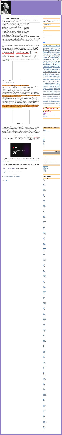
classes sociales (56, 69)
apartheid (47, 61)
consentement (58, 86)
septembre (44, 191)
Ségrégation (45, 46)
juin (43, 180)
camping (48, 100)
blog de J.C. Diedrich (45, 166)
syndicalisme (48, 67)
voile (57, 105)
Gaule (54, 94)
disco (59, 78)
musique (53, 64)
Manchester (48, 95)
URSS (49, 51)
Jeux (48, 71)
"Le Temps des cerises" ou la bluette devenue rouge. (10, 18)
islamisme (59, 66)
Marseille (52, 71)
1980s (44, 51)
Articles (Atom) (7, 180)
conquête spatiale (54, 86)
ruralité (49, 74)
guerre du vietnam (54, 53)
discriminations (55, 66)
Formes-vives (44, 112)
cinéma (56, 72)
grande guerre (53, 61)
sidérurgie (47, 105)
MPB (50, 71)
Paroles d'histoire (45, 116)
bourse (43, 100)
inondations (56, 79)
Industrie (46, 71)
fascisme (52, 59)
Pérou (59, 71)
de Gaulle (48, 59)
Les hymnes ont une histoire (54, 76)
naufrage (57, 103)
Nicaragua (49, 96)
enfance (59, 101)
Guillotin (56, 94)
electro (59, 69)
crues (55, 78)
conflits (51, 86)
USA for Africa (58, 98)
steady (56, 105)
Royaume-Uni (54, 47)
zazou (58, 105)
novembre (44, 189)
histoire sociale (47, 73)
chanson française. (55, 63)
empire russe (56, 101)
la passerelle (44, 170)
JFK (46, 83)
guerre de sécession (52, 79)
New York (47, 84)
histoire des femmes (45, 52)
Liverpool (51, 83)
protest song (49, 52)
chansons (50, 61)
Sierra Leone (44, 98)
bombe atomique (45, 63)
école (47, 90)
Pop (46, 53)
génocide (59, 61)
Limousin (48, 83)
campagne (53, 69)
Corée (51, 93)
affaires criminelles (48, 54)
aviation (57, 85)
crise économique (57, 55)
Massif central (48, 68)
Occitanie (53, 84)
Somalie (47, 98)
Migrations (47, 55)
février (44, 185)
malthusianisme (46, 103)
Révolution (44, 132)
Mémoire (59, 58)
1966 (56, 90)
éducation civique (50, 90)
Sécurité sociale (50, 98)
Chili (46, 57)
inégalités (50, 73)
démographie (44, 79)
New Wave (47, 96)
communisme (45, 49)
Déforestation (54, 93)
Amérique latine (54, 48)
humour (44, 88)
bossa (48, 63)
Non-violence (55, 96)
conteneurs (59, 100)
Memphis (57, 95)
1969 (57, 90)
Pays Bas (55, 84)
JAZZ (55, 52)
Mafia (57, 83)
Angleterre (44, 54)
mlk (53, 73)
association (54, 85)
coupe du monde (49, 101)
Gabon (44, 76)
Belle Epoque (52, 62)
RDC (43, 72)
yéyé (46, 90)
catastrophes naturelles (48, 78)
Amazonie (46, 91)
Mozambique (44, 96)
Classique (44, 93)
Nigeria (49, 84)
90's (44, 91)
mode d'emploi (51, 103)
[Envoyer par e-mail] (13, 174)
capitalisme (51, 63)
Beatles (53, 81)
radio (47, 74)
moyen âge (55, 73)
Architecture (51, 81)
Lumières (46, 95)
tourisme (49, 58)
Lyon (55, 83)
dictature (58, 47)
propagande (47, 62)
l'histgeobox (4, 3)
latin (52, 88)
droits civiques (50, 49)
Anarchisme (44, 57)
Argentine (44, 55)
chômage (54, 72)
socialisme (52, 56)
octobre (44, 190)
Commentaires (46, 28)
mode (45, 89)
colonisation (58, 46)
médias (57, 73)
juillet (43, 179)
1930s (57, 54)
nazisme (56, 49)
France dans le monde (51, 57)
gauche (49, 56)
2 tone (59, 90)
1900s (57, 67)
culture (57, 78)
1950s (57, 56)
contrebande (44, 101)
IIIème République (11, 176)
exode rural (47, 79)
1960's (55, 46)
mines (52, 73)
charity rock (50, 100)
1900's (49, 62)
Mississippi (56, 57)
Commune (8, 176)
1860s (55, 90)
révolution (16, 176)
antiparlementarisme (50, 85)
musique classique (51, 89)
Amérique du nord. (53, 91)
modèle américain (51, 46)
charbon (53, 78)
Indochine (50, 76)
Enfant (58, 93)
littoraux (44, 103)
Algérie (59, 56)
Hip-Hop (50, 47)
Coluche (46, 93)
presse (59, 89)
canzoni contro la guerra (46, 168)
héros (45, 88)
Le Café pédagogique (45, 113)
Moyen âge (44, 130)
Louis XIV (44, 95)
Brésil (47, 51)
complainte (48, 86)
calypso (44, 78)
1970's (44, 143)
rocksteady (56, 64)
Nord (51, 84)
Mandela (51, 95)
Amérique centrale (49, 91)
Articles (45, 27)
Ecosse (56, 93)
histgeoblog (44, 169)
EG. (50, 24)
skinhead (49, 105)
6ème (43, 91)
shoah (53, 74)
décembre (44, 217)
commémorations (55, 100)
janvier (44, 201)
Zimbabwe (50, 69)
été (59, 105)
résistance (57, 59)
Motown (51, 68)
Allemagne (58, 50)
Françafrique (52, 58)
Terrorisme (44, 69)
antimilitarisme (45, 59)
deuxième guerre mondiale (50, 66)
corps (46, 101)
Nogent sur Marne (52, 96)
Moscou (59, 95)
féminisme (46, 56)
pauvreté (44, 62)
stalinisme (54, 105)
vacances (44, 90)
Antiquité (44, 129)
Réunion (57, 68)
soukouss (51, 105)
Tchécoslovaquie (54, 98)
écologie (54, 67)
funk (51, 54)
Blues (55, 51)
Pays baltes (58, 84)
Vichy (59, 57)
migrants (49, 103)
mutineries (55, 89)
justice (51, 64)
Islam (45, 83)
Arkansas (59, 91)
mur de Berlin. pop (55, 103)
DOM (52, 93)
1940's (44, 139)
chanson (6, 176)
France (59, 48)
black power (49, 72)
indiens (47, 88)
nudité (59, 103)
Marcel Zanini (53, 95)
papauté (57, 89)
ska (55, 54)
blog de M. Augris (45, 167)
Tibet (56, 98)
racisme (49, 45)
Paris (14, 176)
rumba (44, 67)
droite (50, 59)
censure (52, 72)
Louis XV (53, 83)
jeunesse (49, 64)
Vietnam (50, 55)
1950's (59, 54)
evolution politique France (47, 48)
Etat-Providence (46, 94)
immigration (45, 50)
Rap (59, 45)
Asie (45, 51)
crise (47, 64)
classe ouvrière (45, 66)
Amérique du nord (47, 81)
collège (46, 86)
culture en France (52, 51)
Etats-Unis (45, 45)
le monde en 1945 (56, 88)
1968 (55, 50)
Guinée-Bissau (46, 76)
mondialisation (58, 53)
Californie (56, 62)
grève (56, 61)
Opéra (59, 96)
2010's (59, 67)
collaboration (53, 55)
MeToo (55, 95)
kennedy (59, 79)
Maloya (59, 83)
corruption (59, 72)
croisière (52, 101)
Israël (47, 71)
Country (59, 81)
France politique (49, 50)
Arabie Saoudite (56, 91)
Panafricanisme (54, 68)
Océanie (57, 96)
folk (53, 49)
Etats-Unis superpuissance (51, 94)
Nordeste (57, 71)
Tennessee (45, 72)
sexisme (46, 67)
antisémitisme (58, 51)
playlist (54, 54)
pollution (46, 74)
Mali (54, 57)
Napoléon (44, 84)
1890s (59, 59)
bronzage (46, 100)
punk (54, 59)
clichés (53, 100)
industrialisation (50, 88)
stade (52, 105)
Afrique (57, 45)
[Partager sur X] (15, 174)
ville (59, 74)
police (43, 74)
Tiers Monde (47, 69)
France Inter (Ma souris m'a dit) (47, 111)
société (53, 50)
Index (43, 71)
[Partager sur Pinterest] (16, 174)
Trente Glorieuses (49, 53)
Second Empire (18, 176)
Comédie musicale (49, 93)
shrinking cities (44, 105)
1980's (59, 49)
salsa (51, 74)
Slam (59, 68)
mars (43, 184)
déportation (54, 101)
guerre (57, 52)
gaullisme (44, 73)
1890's (54, 56)
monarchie (47, 89)
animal (47, 85)
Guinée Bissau (58, 94)
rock (47, 46)
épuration (53, 90)
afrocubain (44, 85)
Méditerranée (54, 71)
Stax (48, 98)
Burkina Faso (56, 81)
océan (59, 73)
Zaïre (47, 72)
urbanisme (51, 67)
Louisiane (56, 58)
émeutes (56, 67)
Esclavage (53, 52)
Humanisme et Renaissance (46, 131)
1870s (4, 176)
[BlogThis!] (14, 174)
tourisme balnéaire (56, 74)
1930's (44, 138)
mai (43, 196)
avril (43, 183)
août (43, 207)
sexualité (44, 58)
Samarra (44, 172)
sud (46, 58)
